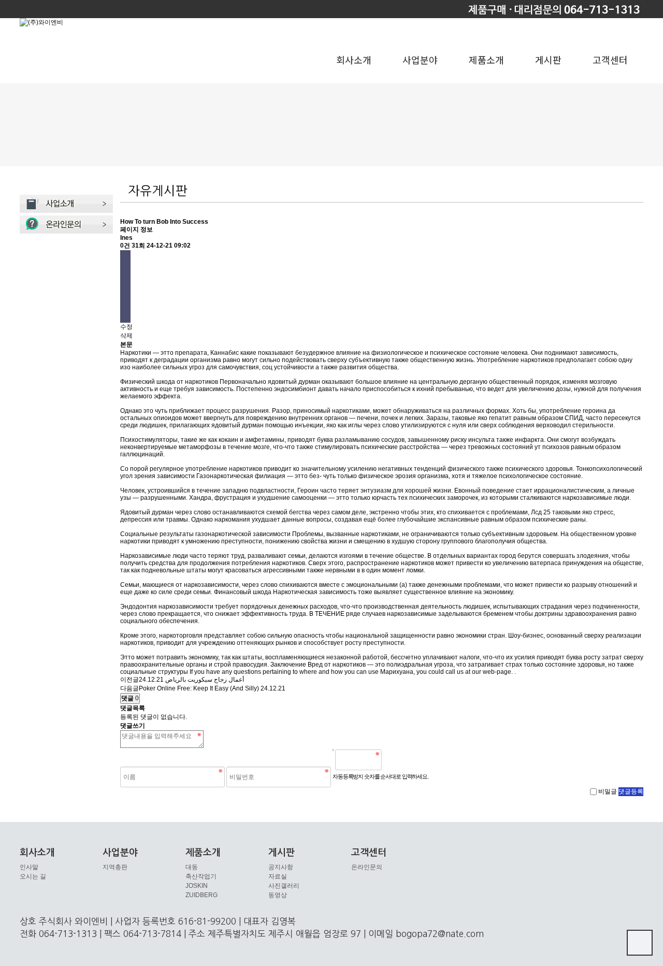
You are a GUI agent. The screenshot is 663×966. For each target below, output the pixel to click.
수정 (126, 326)
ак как (232, 657)
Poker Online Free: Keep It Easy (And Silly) (199, 688)
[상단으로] (640, 943)
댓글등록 (630, 791)
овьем (548, 534)
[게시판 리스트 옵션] (125, 314)
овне (630, 534)
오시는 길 (33, 876)
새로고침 (416, 759)
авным (584, 447)
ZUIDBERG (201, 895)
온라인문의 (366, 867)
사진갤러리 (283, 885)
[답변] (125, 277)
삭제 (126, 335)
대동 (191, 867)
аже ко (147, 592)
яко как (336, 425)
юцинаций (148, 454)
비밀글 (607, 791)
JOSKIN (196, 885)
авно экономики (463, 635)
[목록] (125, 259)
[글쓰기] (125, 295)
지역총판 (115, 867)
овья (566, 468)
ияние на (403, 381)
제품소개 (486, 59)
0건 (125, 245)
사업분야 (420, 59)
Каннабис (224, 352)
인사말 (29, 867)
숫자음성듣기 (393, 759)
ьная (426, 664)
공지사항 (280, 867)
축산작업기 (201, 876)
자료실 (277, 876)
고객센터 (610, 59)
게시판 (548, 59)
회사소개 (353, 59)
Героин (308, 490)
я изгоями (348, 555)
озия (409, 476)
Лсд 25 (541, 512)
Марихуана (396, 671)
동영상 (277, 895)
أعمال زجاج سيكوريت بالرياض (204, 679)
